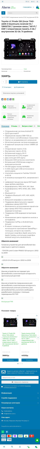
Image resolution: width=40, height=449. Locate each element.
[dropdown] (2, 2)
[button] (2, 337)
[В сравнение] (17, 319)
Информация (6, 393)
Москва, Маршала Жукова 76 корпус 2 (16, 420)
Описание (5, 126)
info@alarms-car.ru (9, 413)
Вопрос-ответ (28, 126)
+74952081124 (27, 7)
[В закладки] (17, 315)
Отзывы (15, 126)
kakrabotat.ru (17, 426)
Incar (25, 69)
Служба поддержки (9, 398)
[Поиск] (37, 12)
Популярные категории (10, 403)
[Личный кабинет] (37, 2)
